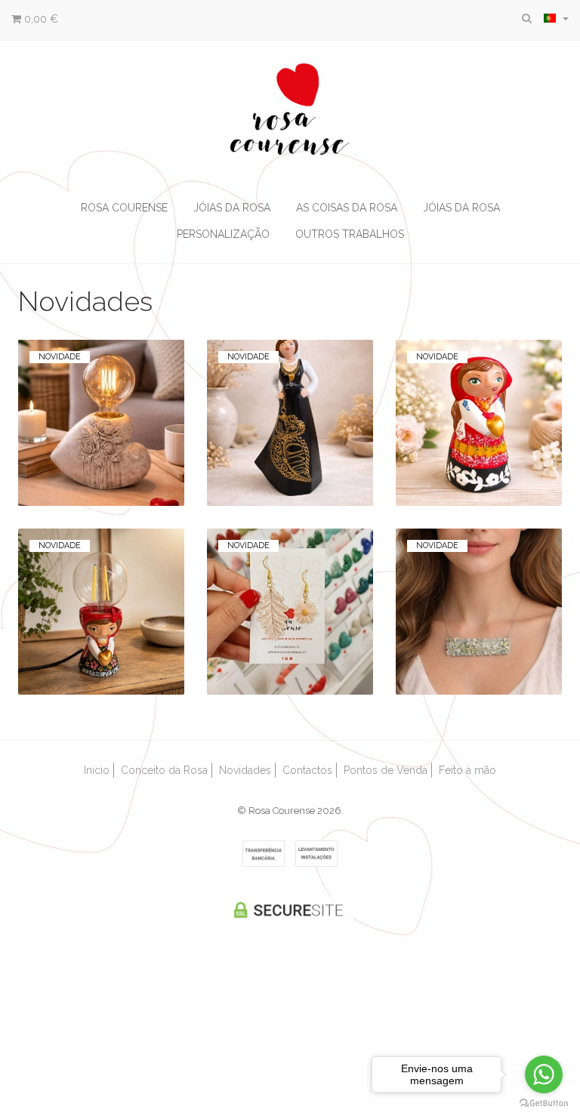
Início (97, 770)
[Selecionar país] (556, 18)
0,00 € (39, 19)
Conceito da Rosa (164, 770)
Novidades (245, 770)
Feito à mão (467, 770)
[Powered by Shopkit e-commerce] (290, 987)
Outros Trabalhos (349, 234)
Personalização (223, 234)
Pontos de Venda (385, 770)
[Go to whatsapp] (544, 1074)
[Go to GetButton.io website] (544, 1103)
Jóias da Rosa (231, 208)
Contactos (307, 770)
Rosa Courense (124, 208)
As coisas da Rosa (346, 208)
